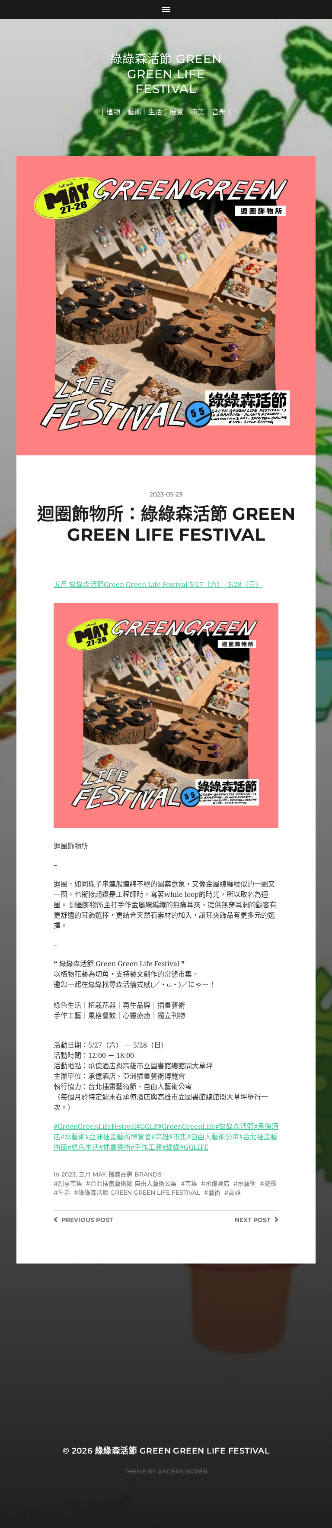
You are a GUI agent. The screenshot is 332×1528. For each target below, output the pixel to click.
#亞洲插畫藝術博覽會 (118, 1137)
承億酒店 (217, 1183)
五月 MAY (92, 1174)
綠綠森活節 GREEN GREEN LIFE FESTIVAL (139, 1192)
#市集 (178, 1137)
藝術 (214, 1192)
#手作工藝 (146, 1147)
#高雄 (160, 1137)
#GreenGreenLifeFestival (95, 1126)
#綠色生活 (83, 1147)
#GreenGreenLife (186, 1126)
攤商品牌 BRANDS (135, 1174)
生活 (64, 1192)
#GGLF (147, 1126)
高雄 (235, 1192)
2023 (68, 1174)
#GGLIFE (194, 1147)
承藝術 (247, 1183)
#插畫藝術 (115, 1147)
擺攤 (270, 1183)
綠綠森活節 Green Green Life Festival (166, 74)
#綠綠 (171, 1147)
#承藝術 (73, 1137)
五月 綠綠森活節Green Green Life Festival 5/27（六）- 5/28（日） (158, 584)
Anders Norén (183, 1471)
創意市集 (70, 1183)
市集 (191, 1183)
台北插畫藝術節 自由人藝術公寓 (133, 1183)
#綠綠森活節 (234, 1126)
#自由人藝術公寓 (213, 1137)
